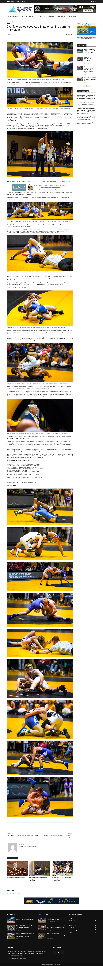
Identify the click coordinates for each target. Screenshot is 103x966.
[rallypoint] (12, 847)
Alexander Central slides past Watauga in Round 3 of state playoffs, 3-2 (89, 51)
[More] (31, 38)
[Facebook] (91, 1)
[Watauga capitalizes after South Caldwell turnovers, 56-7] (42, 920)
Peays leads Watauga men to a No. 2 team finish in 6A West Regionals (90, 79)
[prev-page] (7, 884)
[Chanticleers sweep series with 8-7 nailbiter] (17, 868)
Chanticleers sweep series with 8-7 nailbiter (16, 877)
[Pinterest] (24, 38)
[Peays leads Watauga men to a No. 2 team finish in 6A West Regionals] (80, 79)
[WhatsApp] (27, 38)
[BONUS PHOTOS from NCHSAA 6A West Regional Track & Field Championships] (80, 59)
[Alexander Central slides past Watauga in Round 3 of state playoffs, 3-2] (80, 51)
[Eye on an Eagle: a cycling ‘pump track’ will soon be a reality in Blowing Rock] (42, 936)
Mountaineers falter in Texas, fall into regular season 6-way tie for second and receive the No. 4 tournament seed (62, 879)
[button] (94, 17)
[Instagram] (93, 1)
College (11, 21)
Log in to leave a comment (13, 893)
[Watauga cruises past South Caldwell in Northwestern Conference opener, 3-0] (42, 928)
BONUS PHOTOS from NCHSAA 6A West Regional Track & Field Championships (24, 927)
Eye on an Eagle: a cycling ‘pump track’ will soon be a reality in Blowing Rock (56, 935)
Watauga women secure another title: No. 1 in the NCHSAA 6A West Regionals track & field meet (89, 69)
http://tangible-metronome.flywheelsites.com (28, 846)
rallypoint (21, 844)
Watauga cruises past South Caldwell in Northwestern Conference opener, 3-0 (56, 927)
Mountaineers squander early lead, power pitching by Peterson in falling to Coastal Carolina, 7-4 (38, 879)
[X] (96, 1)
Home (8, 21)
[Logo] (20, 9)
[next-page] (10, 884)
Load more (86, 85)
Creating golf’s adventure (84, 119)
